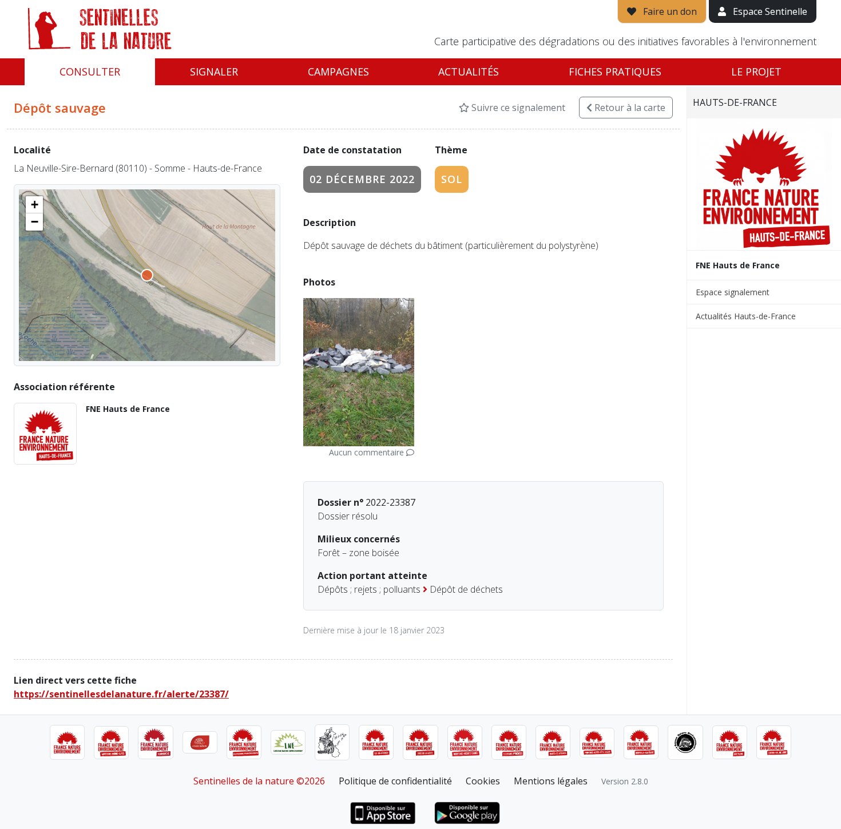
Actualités (468, 71)
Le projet (756, 71)
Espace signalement (732, 292)
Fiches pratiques (615, 71)
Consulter (89, 71)
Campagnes (338, 71)
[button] (34, 204)
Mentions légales (551, 781)
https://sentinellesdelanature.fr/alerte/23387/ (121, 694)
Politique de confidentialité (395, 781)
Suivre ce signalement (517, 107)
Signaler (214, 71)
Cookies (483, 781)
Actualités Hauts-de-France (746, 316)
